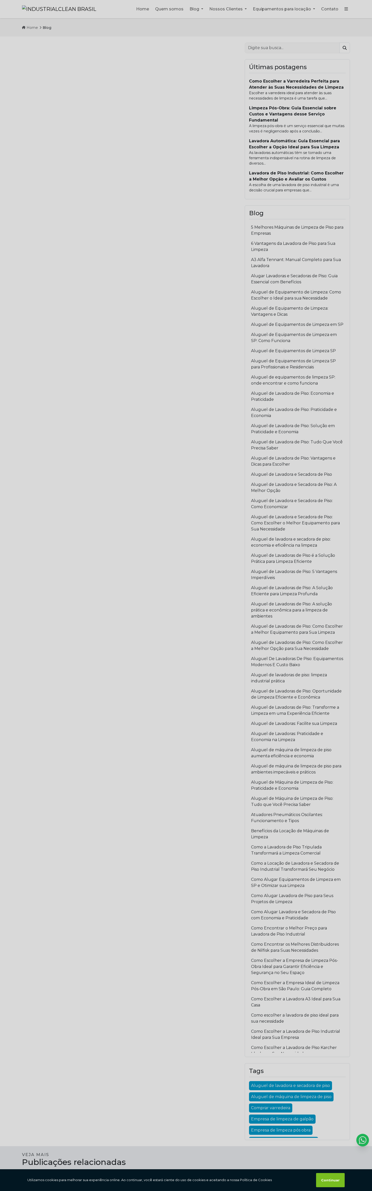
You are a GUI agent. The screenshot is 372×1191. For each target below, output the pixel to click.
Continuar (330, 1180)
